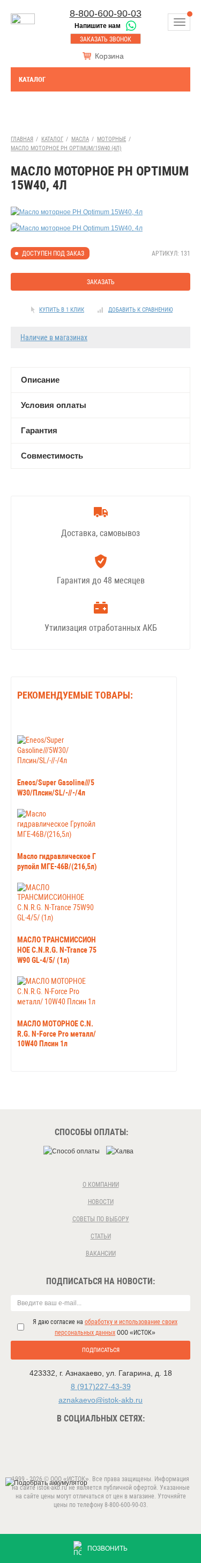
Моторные (111, 139)
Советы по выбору (100, 1219)
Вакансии (101, 1253)
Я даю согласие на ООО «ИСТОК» (105, 1327)
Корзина (109, 56)
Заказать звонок (105, 39)
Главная (22, 139)
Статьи (101, 1236)
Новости (101, 1202)
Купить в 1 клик (61, 309)
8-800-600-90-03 (106, 13)
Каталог (32, 79)
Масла (80, 139)
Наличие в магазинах (53, 337)
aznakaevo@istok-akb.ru (100, 1400)
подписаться (101, 1350)
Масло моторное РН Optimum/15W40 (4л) (66, 148)
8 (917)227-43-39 (101, 1386)
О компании (101, 1184)
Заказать (101, 282)
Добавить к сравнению (140, 309)
